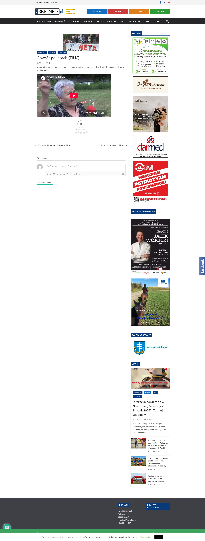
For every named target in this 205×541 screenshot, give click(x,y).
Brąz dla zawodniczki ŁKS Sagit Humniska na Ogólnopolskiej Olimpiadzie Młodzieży (158, 462)
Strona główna (44, 21)
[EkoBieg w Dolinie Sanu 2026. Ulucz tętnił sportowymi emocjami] (138, 480)
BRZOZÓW (147, 392)
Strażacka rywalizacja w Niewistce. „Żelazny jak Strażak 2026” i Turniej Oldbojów (148, 408)
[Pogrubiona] (47, 173)
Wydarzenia (134, 21)
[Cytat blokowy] (67, 173)
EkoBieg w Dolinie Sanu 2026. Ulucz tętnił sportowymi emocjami (157, 478)
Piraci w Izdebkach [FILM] (112, 145)
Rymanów (159, 11)
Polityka (88, 21)
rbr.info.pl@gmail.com (127, 520)
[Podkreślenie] (54, 173)
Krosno (118, 11)
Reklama (77, 21)
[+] (80, 174)
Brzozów (97, 11)
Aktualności (60, 21)
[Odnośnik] (74, 173)
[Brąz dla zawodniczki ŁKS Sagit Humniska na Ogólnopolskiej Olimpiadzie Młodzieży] (138, 464)
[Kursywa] (50, 173)
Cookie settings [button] (145, 537)
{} (77, 174)
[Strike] (57, 173)
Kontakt (156, 21)
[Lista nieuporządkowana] (64, 173)
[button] (67, 21)
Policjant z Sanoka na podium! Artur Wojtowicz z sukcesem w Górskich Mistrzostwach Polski (158, 444)
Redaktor (151, 419)
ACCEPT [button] (158, 537)
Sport (123, 21)
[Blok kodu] (70, 173)
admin (53, 63)
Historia (100, 21)
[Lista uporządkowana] (60, 173)
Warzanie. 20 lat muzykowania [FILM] (54, 145)
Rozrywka (111, 21)
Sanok (139, 11)
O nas (146, 21)
